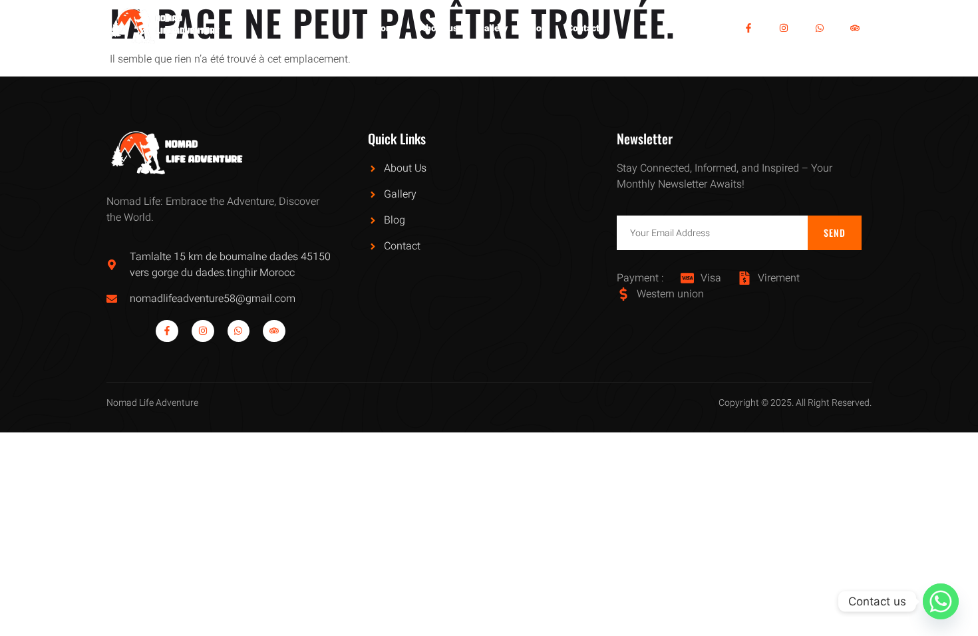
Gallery (493, 28)
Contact (583, 28)
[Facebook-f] (748, 28)
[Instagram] (783, 28)
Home (386, 28)
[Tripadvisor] (855, 28)
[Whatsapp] (819, 28)
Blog (537, 28)
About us (438, 28)
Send (835, 232)
